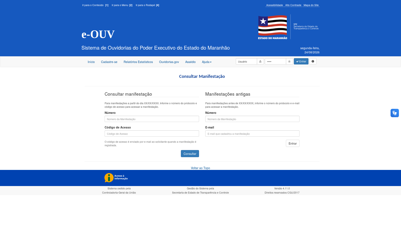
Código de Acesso (118, 127)
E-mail (209, 127)
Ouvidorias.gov (169, 63)
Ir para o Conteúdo (95, 5)
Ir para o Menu (122, 5)
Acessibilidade (274, 5)
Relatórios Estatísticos (138, 62)
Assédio (190, 63)
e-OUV (98, 34)
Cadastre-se (109, 62)
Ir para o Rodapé (147, 5)
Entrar (302, 61)
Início (91, 62)
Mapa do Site (311, 5)
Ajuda (205, 62)
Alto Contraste (293, 5)
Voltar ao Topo (200, 168)
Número (110, 112)
